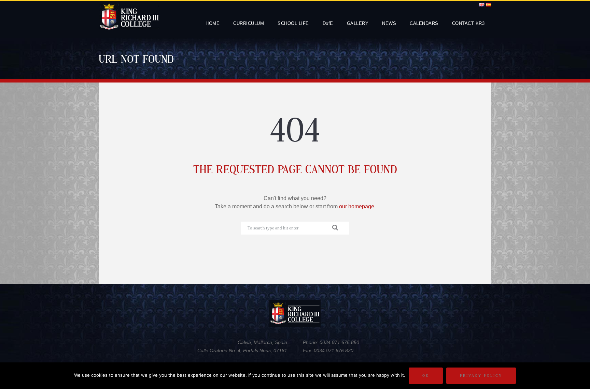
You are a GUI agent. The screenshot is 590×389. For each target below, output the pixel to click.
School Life (293, 23)
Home (213, 23)
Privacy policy (481, 375)
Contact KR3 (468, 23)
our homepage (356, 206)
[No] (581, 375)
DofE (328, 23)
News (389, 23)
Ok (425, 375)
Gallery (358, 23)
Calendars (424, 23)
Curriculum (248, 23)
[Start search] (337, 228)
